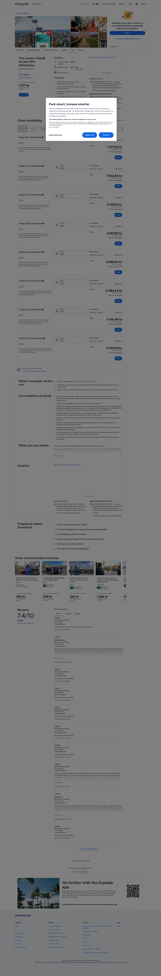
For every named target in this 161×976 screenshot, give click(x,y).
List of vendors (54, 127)
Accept (106, 135)
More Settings (55, 135)
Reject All (89, 135)
